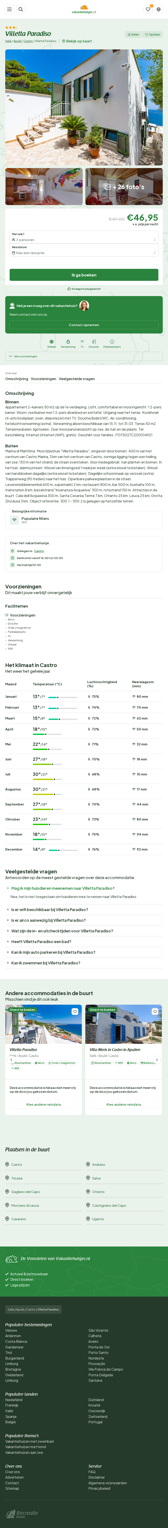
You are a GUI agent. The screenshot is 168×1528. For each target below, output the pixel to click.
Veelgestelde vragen (77, 378)
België (10, 1422)
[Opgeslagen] (148, 9)
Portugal (95, 1422)
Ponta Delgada (100, 1375)
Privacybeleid (99, 1488)
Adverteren (14, 1477)
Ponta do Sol (98, 1347)
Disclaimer (96, 1477)
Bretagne (13, 1369)
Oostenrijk (96, 1410)
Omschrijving (16, 378)
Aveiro (93, 1341)
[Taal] (158, 9)
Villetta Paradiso (23, 1050)
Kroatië (94, 1405)
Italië (8, 41)
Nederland (13, 1399)
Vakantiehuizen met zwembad (29, 1441)
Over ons (12, 1471)
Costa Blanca (16, 1341)
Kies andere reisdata (43, 1104)
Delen (135, 34)
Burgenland (14, 1358)
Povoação (96, 1363)
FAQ (92, 1471)
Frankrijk (11, 1405)
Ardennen (13, 1335)
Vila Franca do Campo (105, 1369)
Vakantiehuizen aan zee (24, 1452)
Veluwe (11, 1330)
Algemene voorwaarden (107, 1483)
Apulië (17, 41)
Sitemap (12, 1488)
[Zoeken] (20, 9)
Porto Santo (98, 1352)
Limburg (11, 1363)
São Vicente (98, 1330)
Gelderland (14, 1375)
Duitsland (96, 1399)
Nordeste (96, 1358)
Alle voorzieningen (25, 356)
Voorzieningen (43, 378)
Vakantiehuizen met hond (25, 1446)
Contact (12, 1483)
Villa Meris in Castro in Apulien (115, 1050)
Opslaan (154, 34)
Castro (28, 41)
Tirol (8, 1352)
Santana (95, 1380)
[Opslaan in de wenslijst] (75, 1011)
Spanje (11, 1416)
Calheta (94, 1335)
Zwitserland (97, 1416)
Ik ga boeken (84, 274)
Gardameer (14, 1347)
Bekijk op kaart (79, 41)
